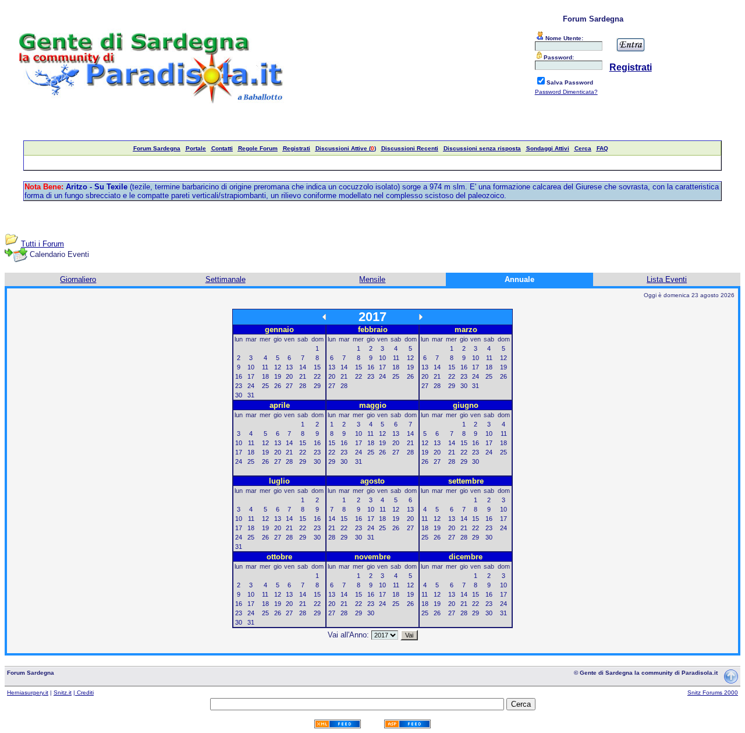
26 (277, 385)
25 (265, 385)
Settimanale (225, 279)
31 (250, 395)
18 (265, 376)
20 (289, 376)
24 (250, 385)
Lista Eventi (667, 279)
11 (265, 367)
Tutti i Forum (42, 243)
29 (317, 385)
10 (250, 367)
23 (238, 385)
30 (238, 395)
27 (289, 385)
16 (238, 376)
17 (250, 376)
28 (302, 385)
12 (277, 367)
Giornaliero (78, 279)
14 (302, 367)
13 (289, 367)
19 (277, 376)
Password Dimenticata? (566, 92)
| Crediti (83, 692)
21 (302, 376)
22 (317, 376)
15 (317, 367)
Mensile (372, 279)
